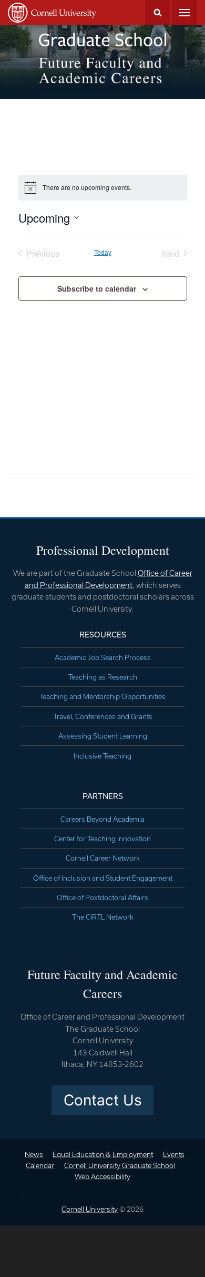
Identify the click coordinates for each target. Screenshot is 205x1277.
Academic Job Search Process (103, 657)
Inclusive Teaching (102, 756)
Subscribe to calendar (96, 288)
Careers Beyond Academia (102, 819)
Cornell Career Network (103, 858)
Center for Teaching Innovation (102, 838)
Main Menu (184, 12)
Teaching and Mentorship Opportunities (102, 696)
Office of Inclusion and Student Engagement (102, 878)
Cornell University (90, 1209)
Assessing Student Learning (102, 736)
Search (157, 12)
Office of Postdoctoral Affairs (102, 897)
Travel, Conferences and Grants (102, 716)
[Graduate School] (102, 39)
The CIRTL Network (103, 917)
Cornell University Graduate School (119, 1165)
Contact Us (103, 1100)
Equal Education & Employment (103, 1154)
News (34, 1154)
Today (102, 252)
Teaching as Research (102, 677)
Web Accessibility (102, 1176)
